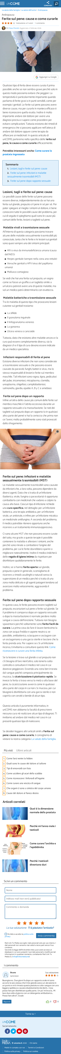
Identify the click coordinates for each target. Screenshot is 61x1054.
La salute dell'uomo (28, 10)
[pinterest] (25, 1031)
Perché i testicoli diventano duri (39, 863)
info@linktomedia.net (21, 956)
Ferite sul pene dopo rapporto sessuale (30, 181)
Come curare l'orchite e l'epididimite (43, 845)
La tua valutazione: (16, 928)
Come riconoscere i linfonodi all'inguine (25, 778)
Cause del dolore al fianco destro (23, 793)
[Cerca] (57, 3)
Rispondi (7, 1001)
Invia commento (46, 936)
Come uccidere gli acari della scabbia (24, 774)
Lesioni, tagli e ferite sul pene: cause (28, 169)
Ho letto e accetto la (19, 935)
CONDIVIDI (48, 5)
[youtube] (19, 1031)
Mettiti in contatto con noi (14, 1048)
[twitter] (13, 1031)
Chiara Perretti (13, 28)
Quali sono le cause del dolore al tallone (26, 764)
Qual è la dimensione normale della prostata (43, 810)
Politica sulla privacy (12, 1051)
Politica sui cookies (30, 1051)
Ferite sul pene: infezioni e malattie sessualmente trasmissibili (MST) (26, 175)
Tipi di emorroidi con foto (19, 768)
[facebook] (7, 1031)
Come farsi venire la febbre (20, 759)
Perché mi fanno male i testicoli (43, 828)
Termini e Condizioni (36, 1048)
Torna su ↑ (30, 1014)
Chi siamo (33, 1043)
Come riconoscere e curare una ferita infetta (29, 649)
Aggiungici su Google (48, 77)
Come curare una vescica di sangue (23, 783)
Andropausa (42, 10)
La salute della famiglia (11, 10)
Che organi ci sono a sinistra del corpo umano (29, 788)
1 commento (40, 23)
